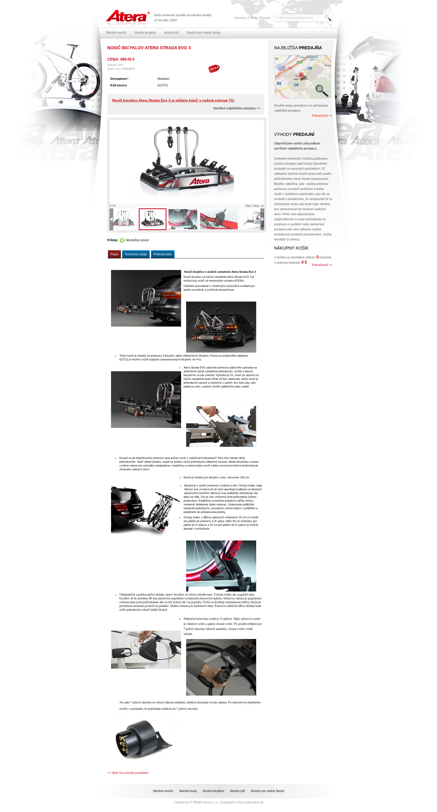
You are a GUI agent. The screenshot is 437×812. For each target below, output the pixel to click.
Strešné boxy (188, 791)
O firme (253, 18)
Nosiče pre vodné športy (204, 32)
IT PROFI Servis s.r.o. (204, 802)
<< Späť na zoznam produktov (128, 773)
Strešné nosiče (116, 32)
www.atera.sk (254, 802)
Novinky (240, 18)
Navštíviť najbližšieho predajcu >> (236, 108)
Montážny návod (137, 240)
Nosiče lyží (171, 32)
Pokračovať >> (322, 115)
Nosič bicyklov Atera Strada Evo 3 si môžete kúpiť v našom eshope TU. (173, 100)
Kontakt (265, 18)
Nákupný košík (291, 248)
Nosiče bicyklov (145, 32)
